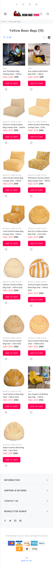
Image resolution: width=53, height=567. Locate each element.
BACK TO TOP (26, 560)
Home (3, 21)
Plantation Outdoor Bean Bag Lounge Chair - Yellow (39, 179)
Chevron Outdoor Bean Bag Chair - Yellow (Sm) (12, 286)
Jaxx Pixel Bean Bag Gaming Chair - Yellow (12, 73)
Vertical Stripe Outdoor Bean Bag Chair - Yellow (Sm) (38, 287)
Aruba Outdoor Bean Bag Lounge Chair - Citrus (38, 126)
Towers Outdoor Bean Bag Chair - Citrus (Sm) (12, 342)
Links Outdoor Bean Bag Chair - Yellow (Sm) (38, 342)
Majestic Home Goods (12, 122)
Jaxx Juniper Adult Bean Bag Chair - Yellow (38, 73)
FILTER (9, 37)
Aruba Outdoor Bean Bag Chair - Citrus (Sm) (13, 449)
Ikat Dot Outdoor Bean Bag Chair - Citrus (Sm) (38, 233)
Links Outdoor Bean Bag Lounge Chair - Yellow (13, 179)
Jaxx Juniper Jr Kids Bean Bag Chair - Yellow (38, 396)
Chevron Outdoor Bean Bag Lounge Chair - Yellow (14, 126)
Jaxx (5, 68)
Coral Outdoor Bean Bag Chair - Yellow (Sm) (13, 396)
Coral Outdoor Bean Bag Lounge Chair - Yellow (13, 233)
